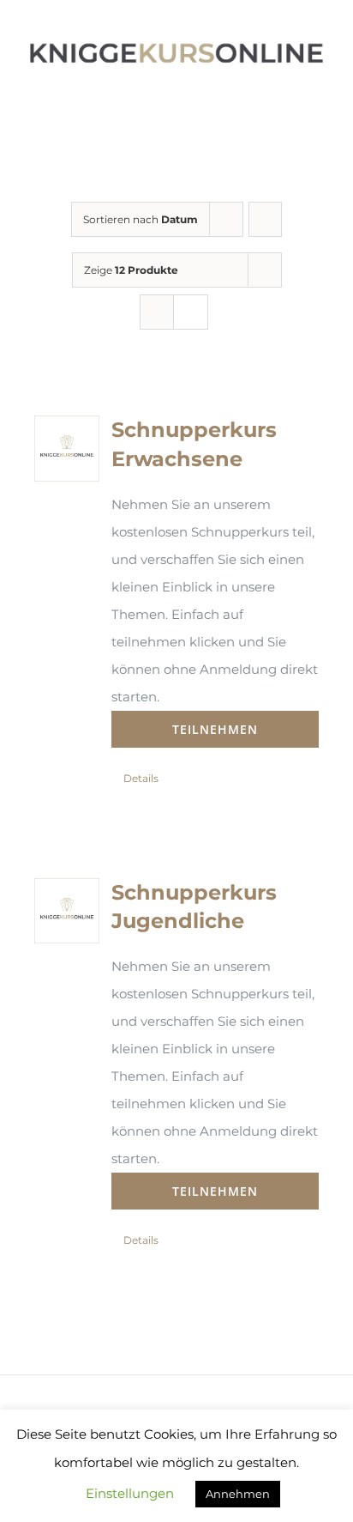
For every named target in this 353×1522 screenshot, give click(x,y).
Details (141, 778)
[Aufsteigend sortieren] (265, 219)
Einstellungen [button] (130, 1493)
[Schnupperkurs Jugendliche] (66, 910)
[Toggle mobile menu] (320, 98)
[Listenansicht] (190, 312)
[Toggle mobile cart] (289, 98)
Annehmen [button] (238, 1494)
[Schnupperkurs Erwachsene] (66, 448)
